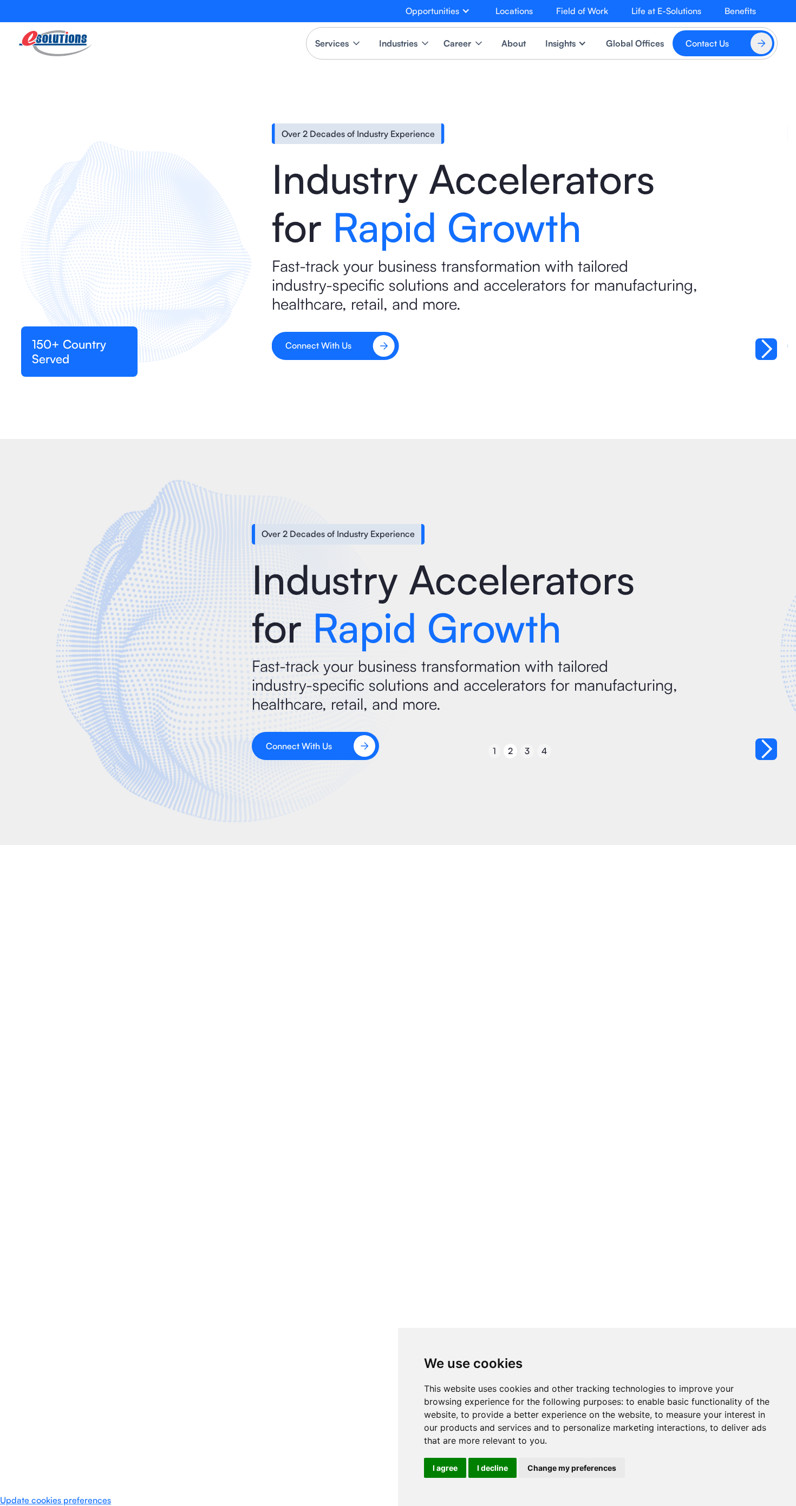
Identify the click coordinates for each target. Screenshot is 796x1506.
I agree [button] (445, 1467)
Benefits (740, 10)
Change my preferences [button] (571, 1467)
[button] (438, 11)
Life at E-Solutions (666, 10)
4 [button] (544, 750)
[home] (55, 43)
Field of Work (582, 10)
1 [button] (494, 750)
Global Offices (635, 43)
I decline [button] (492, 1467)
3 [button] (527, 750)
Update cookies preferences (55, 1500)
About (513, 43)
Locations (514, 10)
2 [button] (510, 750)
